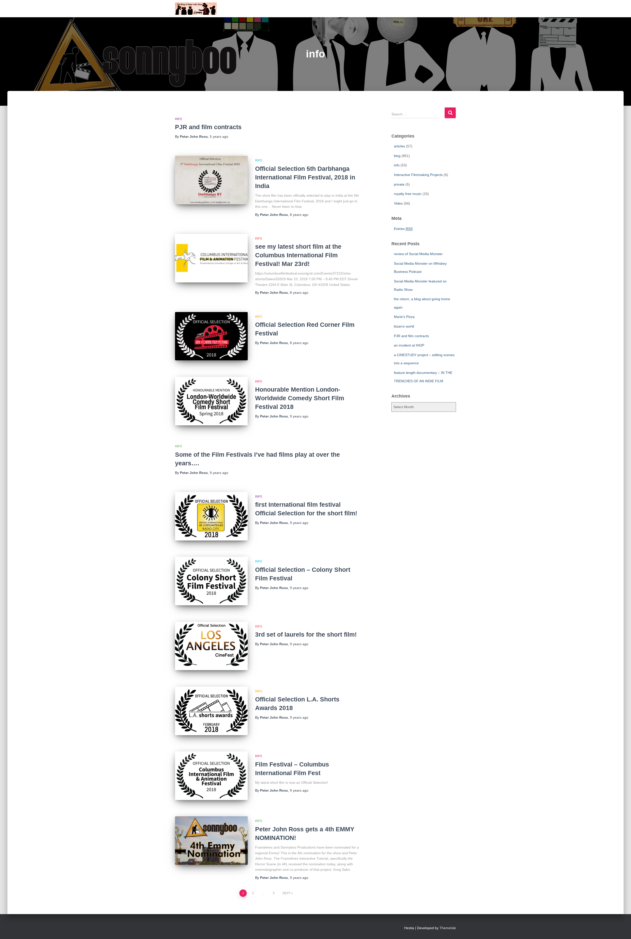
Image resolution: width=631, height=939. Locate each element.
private (399, 184)
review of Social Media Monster (418, 254)
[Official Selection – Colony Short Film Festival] (211, 581)
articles (399, 146)
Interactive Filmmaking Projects (418, 175)
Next (286, 893)
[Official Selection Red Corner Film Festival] (211, 336)
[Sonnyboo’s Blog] (195, 8)
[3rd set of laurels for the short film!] (211, 646)
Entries (403, 229)
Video (398, 203)
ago (219, 137)
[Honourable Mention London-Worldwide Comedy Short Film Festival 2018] (211, 401)
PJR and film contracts (208, 126)
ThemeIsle (447, 928)
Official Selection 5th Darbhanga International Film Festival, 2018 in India (305, 177)
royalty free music (407, 194)
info (178, 119)
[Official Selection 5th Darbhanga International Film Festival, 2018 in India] (211, 180)
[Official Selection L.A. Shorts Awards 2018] (211, 711)
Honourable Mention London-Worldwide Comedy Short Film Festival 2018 (299, 398)
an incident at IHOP (409, 345)
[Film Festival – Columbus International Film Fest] (211, 775)
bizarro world (404, 326)
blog (397, 156)
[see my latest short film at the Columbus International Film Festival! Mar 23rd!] (211, 258)
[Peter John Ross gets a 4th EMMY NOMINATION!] (211, 840)
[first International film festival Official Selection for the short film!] (211, 516)
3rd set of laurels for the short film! (306, 634)
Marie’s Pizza (404, 317)
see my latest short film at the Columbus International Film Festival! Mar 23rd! (298, 255)
